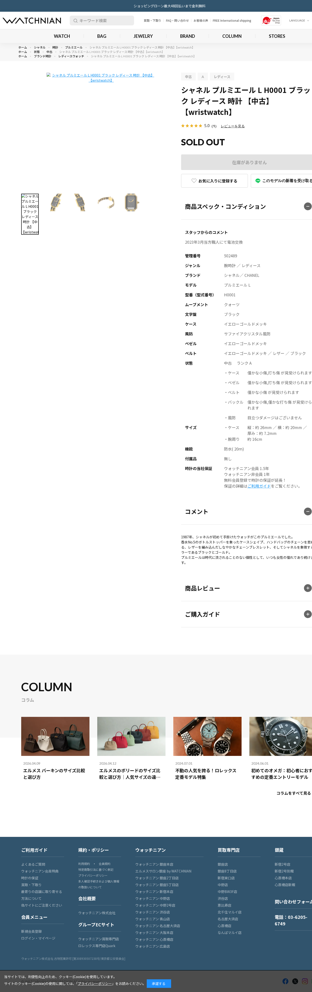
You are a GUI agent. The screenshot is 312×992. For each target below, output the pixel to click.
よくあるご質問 (33, 864)
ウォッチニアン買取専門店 (98, 938)
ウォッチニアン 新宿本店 (154, 891)
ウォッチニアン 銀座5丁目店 (157, 884)
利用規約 (84, 864)
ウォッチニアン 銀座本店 (154, 864)
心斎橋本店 (283, 877)
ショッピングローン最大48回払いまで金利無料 (169, 5)
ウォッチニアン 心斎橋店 (154, 939)
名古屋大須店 (228, 918)
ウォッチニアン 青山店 (152, 918)
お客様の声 (201, 20)
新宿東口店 (226, 877)
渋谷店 (223, 898)
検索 (74, 20)
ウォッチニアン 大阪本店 (154, 932)
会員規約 (104, 864)
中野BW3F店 (227, 891)
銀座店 (223, 864)
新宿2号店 (282, 864)
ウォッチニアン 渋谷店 (152, 912)
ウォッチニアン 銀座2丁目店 (157, 877)
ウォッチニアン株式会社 (97, 912)
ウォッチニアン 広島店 (152, 946)
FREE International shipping (232, 20)
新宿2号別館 (284, 871)
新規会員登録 (31, 931)
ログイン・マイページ (38, 938)
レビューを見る (233, 126)
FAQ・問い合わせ (177, 20)
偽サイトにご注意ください (41, 905)
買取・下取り (152, 20)
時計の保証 (29, 877)
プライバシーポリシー (92, 875)
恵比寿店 (224, 905)
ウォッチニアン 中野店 (152, 898)
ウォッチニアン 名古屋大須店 (157, 925)
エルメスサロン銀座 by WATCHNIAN (163, 871)
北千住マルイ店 (230, 912)
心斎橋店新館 (285, 884)
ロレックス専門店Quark (96, 945)
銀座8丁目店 (227, 871)
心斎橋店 (224, 925)
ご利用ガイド (259, 486)
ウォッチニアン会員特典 (39, 871)
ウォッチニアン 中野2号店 (155, 905)
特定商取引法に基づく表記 (95, 869)
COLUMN (232, 36)
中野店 (223, 884)
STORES (277, 36)
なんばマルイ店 (230, 932)
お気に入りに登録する (217, 181)
